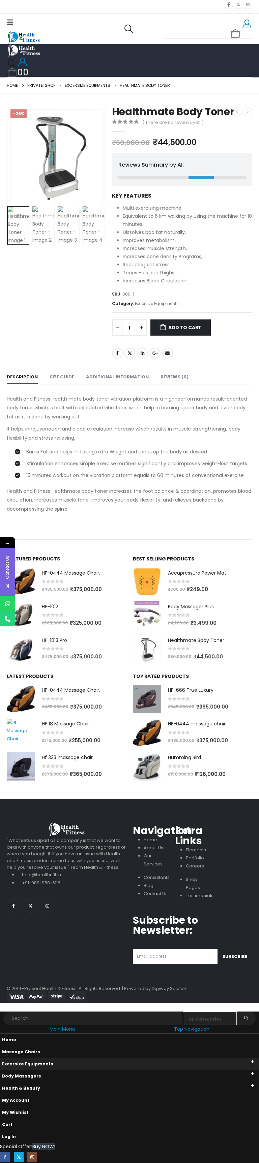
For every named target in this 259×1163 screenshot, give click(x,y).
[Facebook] (228, 4)
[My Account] (247, 24)
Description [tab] (22, 377)
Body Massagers (21, 1076)
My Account (15, 1100)
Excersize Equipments (157, 303)
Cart (7, 1124)
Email (167, 353)
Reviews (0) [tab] (175, 377)
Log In (9, 1136)
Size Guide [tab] (62, 377)
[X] (238, 4)
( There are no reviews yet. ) (173, 122)
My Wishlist (15, 1112)
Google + (155, 353)
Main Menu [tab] (62, 1029)
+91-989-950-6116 (41, 883)
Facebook (117, 353)
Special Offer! (16, 1146)
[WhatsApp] (7, 603)
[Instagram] (247, 4)
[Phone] (7, 618)
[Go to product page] (21, 582)
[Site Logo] (23, 37)
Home (9, 1039)
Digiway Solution (170, 988)
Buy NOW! (43, 1146)
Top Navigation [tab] (191, 1029)
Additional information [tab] (117, 377)
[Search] (246, 1018)
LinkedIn (142, 353)
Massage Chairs (21, 1052)
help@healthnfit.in (41, 874)
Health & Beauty (21, 1088)
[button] (12, 22)
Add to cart (184, 327)
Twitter (129, 353)
